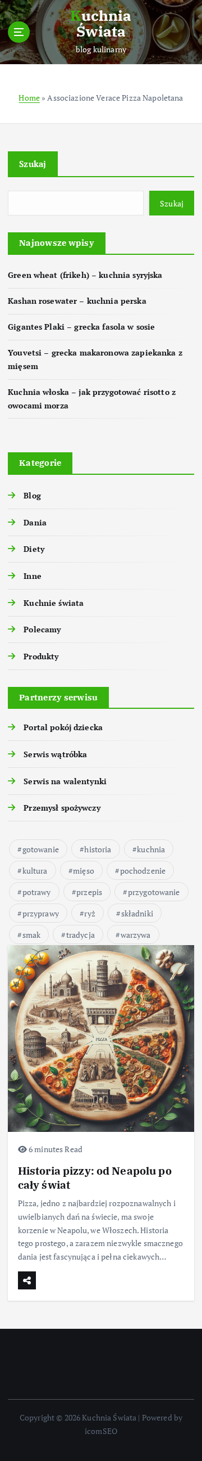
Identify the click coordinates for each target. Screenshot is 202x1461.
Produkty (41, 656)
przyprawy (40, 913)
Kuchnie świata (54, 602)
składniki (137, 913)
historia (97, 849)
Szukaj (33, 163)
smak (31, 934)
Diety (34, 548)
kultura (35, 870)
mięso (83, 870)
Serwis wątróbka (55, 754)
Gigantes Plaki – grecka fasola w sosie (81, 326)
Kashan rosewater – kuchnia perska (77, 300)
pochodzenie (143, 870)
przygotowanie (154, 892)
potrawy (36, 892)
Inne (33, 575)
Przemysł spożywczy (62, 807)
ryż (89, 913)
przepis (89, 892)
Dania (35, 522)
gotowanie (40, 849)
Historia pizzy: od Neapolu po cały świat (95, 1177)
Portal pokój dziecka (63, 727)
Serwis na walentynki (65, 781)
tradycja (80, 934)
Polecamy (42, 629)
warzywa (136, 934)
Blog (32, 495)
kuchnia (151, 849)
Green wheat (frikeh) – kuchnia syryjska (85, 274)
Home (29, 97)
